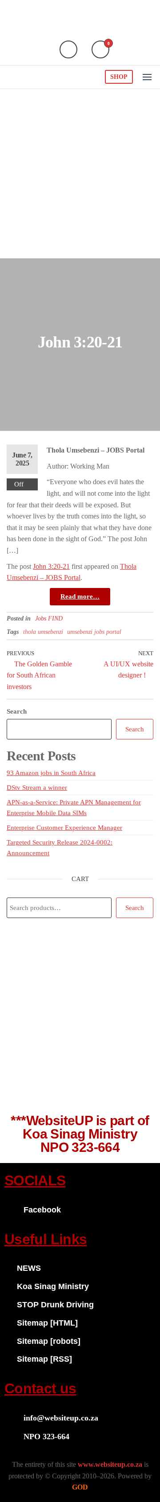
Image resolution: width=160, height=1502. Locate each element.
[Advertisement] (80, 174)
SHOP (119, 76)
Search (17, 711)
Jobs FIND (49, 618)
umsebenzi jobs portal (94, 632)
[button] (147, 77)
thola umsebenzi (43, 632)
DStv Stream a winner (37, 787)
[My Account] (68, 49)
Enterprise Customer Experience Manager (64, 827)
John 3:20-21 (51, 566)
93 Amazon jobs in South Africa (51, 772)
